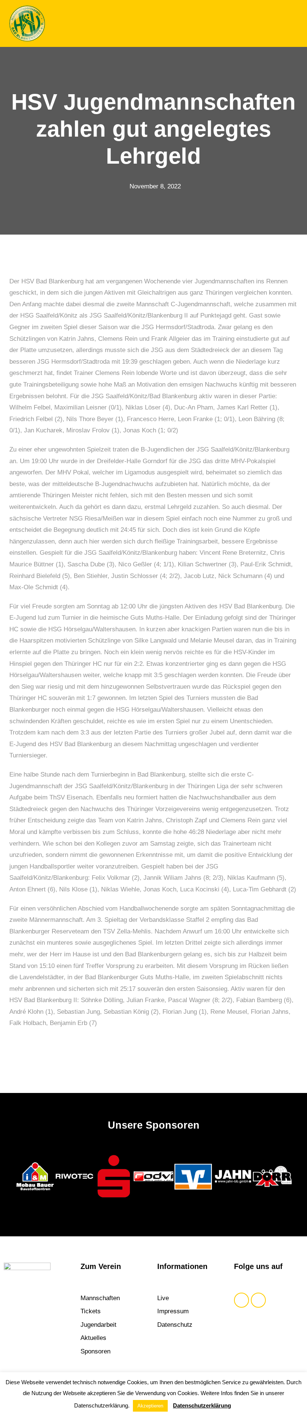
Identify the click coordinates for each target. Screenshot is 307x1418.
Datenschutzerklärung (202, 1405)
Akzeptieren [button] (150, 1406)
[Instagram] (258, 1300)
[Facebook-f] (241, 1300)
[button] (291, 23)
